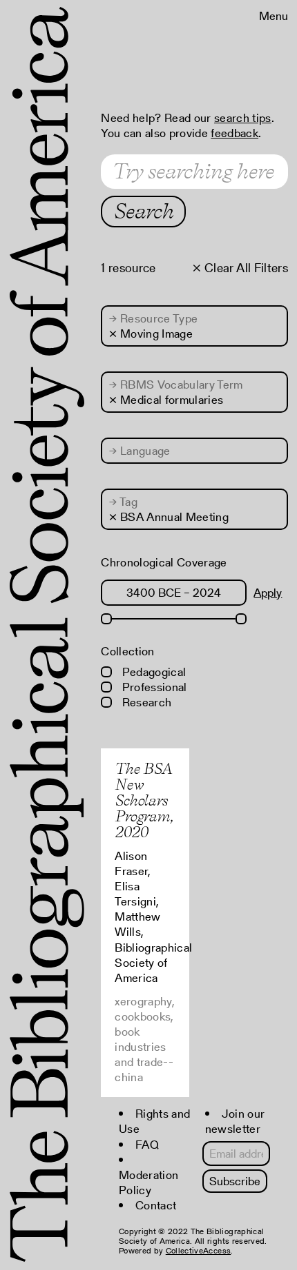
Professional (152, 687)
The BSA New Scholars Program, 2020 (144, 800)
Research (145, 702)
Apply (267, 592)
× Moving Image (151, 333)
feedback (234, 133)
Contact (155, 1205)
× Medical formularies (166, 399)
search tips (242, 118)
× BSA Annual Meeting (169, 517)
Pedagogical (152, 672)
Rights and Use (154, 1121)
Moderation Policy (148, 1182)
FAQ (147, 1144)
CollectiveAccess (198, 1250)
